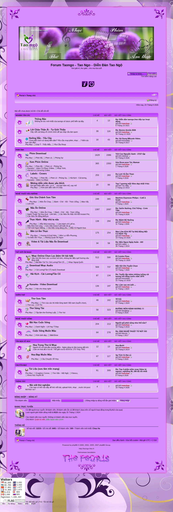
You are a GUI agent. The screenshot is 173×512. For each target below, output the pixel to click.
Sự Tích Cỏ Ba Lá (123, 355)
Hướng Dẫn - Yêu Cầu (40, 138)
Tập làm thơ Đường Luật (46, 312)
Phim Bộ (39, 158)
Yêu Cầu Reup (60, 144)
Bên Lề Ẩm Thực (39, 231)
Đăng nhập (20, 397)
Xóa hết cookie (132, 440)
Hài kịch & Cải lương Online (38, 170)
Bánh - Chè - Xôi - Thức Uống (66, 202)
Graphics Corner (43, 373)
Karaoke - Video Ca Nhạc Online (40, 168)
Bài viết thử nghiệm (40, 385)
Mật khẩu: (56, 400)
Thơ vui (30, 305)
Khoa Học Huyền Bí (35, 375)
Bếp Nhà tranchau (47, 224)
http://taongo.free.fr (86, 448)
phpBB (75, 445)
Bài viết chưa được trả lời (25, 111)
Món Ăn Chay (45, 202)
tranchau (126, 123)
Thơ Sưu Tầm (38, 298)
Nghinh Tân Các (23, 115)
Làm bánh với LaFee (66, 224)
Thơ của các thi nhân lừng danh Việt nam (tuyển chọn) (64, 303)
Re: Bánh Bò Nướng (125, 220)
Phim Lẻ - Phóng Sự (53, 166)
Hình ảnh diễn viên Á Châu (52, 187)
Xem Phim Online (39, 162)
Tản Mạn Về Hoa (23, 341)
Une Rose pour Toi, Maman (128, 162)
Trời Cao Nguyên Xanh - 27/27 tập (130, 154)
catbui (124, 244)
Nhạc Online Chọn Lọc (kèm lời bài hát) (52, 256)
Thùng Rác (21, 381)
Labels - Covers (38, 173)
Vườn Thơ (20, 295)
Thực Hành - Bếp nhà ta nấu (44, 219)
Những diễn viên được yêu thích (47, 183)
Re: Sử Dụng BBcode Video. (128, 139)
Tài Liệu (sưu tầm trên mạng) (44, 369)
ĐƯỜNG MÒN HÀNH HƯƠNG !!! (130, 309)
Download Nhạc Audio (41, 265)
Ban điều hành (118, 440)
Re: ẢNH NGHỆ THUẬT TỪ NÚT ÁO (131, 331)
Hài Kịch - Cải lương (78, 178)
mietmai (125, 156)
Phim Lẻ (48, 158)
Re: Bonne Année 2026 (126, 130)
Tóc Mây (125, 186)
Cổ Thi (39, 305)
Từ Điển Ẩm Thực (34, 237)
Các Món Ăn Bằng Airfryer (38, 216)
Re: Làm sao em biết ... (126, 285)
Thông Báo (40, 119)
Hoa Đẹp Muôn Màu (41, 354)
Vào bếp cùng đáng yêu (57, 228)
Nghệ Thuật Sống (24, 319)
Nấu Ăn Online (38, 208)
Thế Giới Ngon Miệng (36, 228)
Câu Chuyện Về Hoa (50, 359)
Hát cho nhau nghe (43, 289)
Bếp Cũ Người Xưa (78, 228)
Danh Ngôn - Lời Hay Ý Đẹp (47, 327)
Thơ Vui (62, 312)
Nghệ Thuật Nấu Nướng (27, 194)
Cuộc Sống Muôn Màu (44, 331)
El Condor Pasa (122, 256)
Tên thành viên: (21, 400)
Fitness (74, 373)
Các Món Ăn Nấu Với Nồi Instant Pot (74, 214)
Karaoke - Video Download (43, 284)
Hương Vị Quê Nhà (48, 235)
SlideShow (54, 335)
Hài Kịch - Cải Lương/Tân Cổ (45, 274)
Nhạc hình (61, 168)
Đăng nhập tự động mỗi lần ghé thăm (101, 400)
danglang (125, 311)
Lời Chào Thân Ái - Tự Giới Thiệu (48, 129)
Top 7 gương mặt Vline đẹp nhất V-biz (132, 184)
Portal (21, 95)
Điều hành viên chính (54, 419)
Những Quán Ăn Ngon (54, 237)
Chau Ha (96, 428)
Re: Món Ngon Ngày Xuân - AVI (129, 242)
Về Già (118, 299)
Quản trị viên (40, 419)
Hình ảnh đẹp (41, 335)
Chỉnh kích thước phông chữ (154, 94)
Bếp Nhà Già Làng (34, 226)
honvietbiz (126, 141)
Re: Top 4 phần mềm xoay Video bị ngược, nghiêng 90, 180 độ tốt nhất (131, 370)
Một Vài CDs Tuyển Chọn (127, 266)
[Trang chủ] (86, 59)
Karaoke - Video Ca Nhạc (37, 180)
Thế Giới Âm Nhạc (24, 252)
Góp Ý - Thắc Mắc (43, 144)
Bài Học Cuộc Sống (40, 322)
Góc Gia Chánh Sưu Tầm (43, 197)
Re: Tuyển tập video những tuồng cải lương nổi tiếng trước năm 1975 (132, 275)
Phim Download (38, 153)
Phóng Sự (59, 158)
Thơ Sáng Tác (37, 308)
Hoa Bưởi (120, 345)
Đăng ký (153, 100)
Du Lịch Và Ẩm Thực (125, 174)
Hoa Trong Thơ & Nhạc (45, 345)
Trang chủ (31, 95)
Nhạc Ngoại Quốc (76, 262)
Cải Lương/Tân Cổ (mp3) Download (50, 270)
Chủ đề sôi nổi (43, 111)
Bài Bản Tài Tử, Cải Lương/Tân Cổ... (51, 262)
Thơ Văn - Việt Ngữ (60, 373)
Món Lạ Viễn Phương (68, 235)
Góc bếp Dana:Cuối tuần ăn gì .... (59, 226)
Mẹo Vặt (85, 202)
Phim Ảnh (20, 150)
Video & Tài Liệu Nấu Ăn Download (49, 241)
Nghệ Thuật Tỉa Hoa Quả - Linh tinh (41, 214)
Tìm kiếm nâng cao (149, 76)
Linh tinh (30, 204)
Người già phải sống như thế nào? (131, 323)
